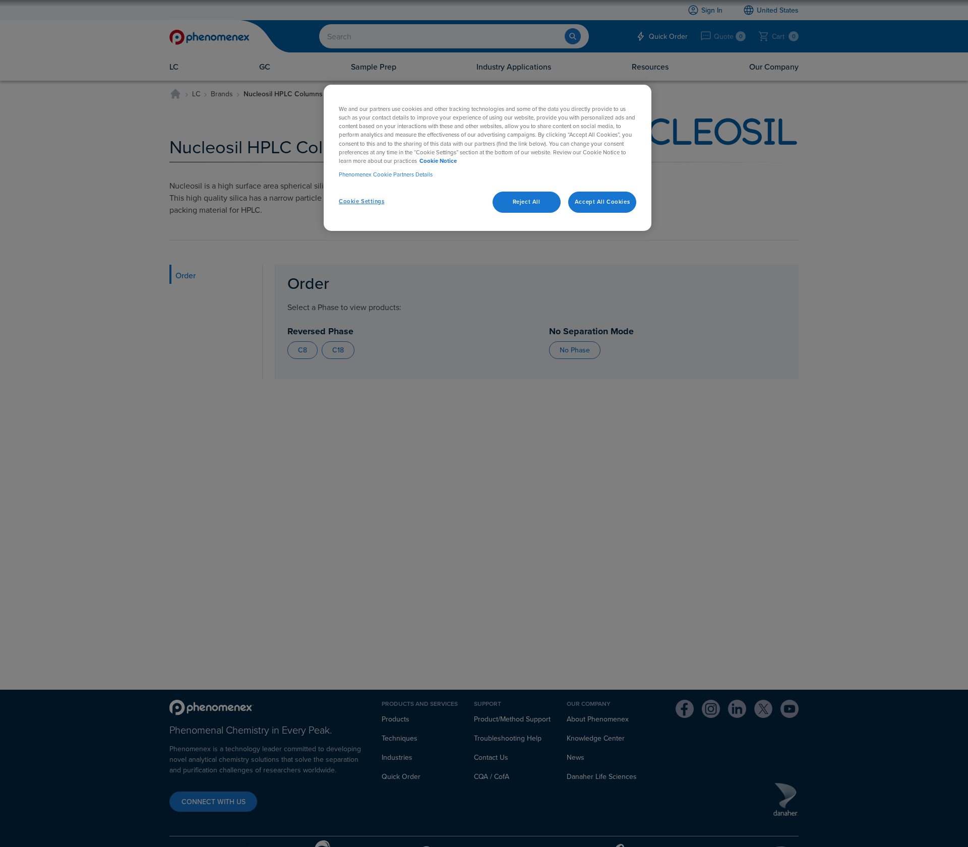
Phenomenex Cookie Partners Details (386, 174)
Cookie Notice (438, 160)
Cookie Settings (362, 201)
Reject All (526, 202)
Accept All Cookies (602, 202)
